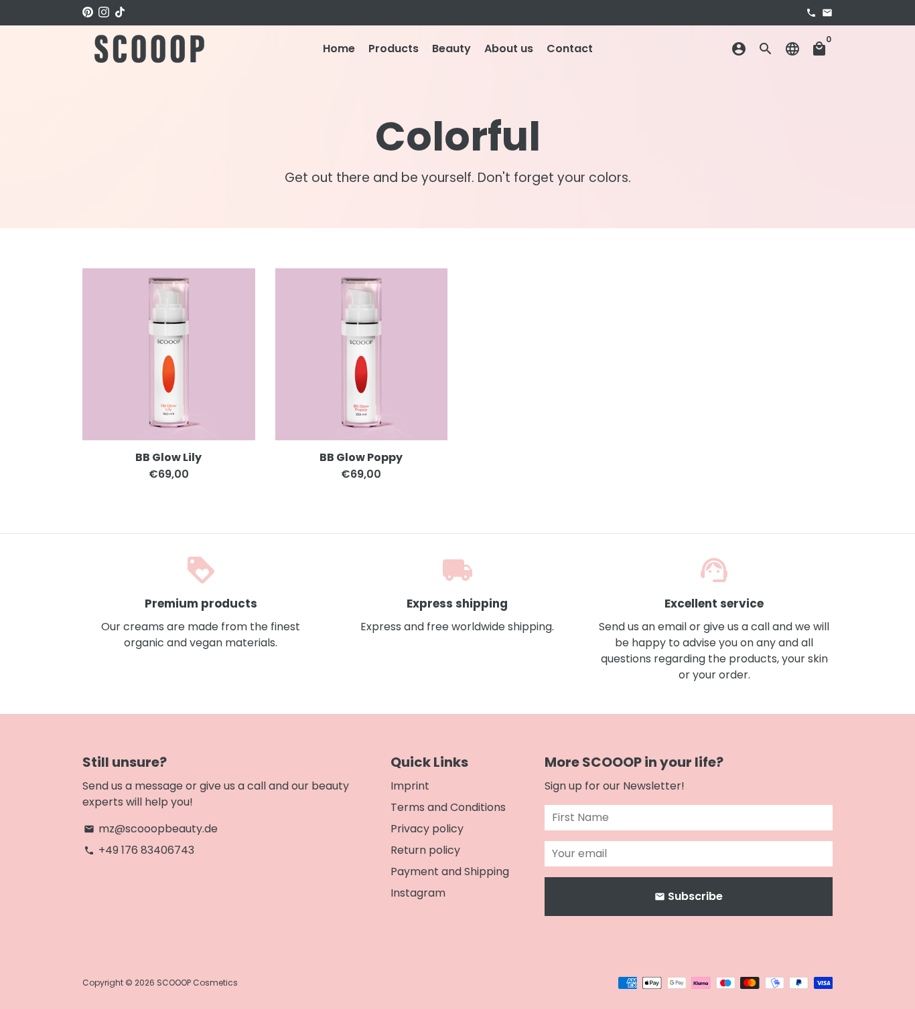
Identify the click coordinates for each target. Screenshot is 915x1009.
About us (508, 48)
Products (393, 48)
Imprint (410, 786)
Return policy (425, 850)
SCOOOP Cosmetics (197, 982)
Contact (570, 48)
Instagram (418, 893)
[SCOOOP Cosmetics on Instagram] (103, 12)
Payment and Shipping (450, 871)
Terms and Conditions (448, 807)
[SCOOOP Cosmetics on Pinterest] (87, 12)
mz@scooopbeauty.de (151, 828)
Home (339, 48)
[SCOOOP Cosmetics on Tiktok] (120, 12)
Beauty (451, 48)
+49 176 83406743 (139, 850)
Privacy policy (427, 828)
